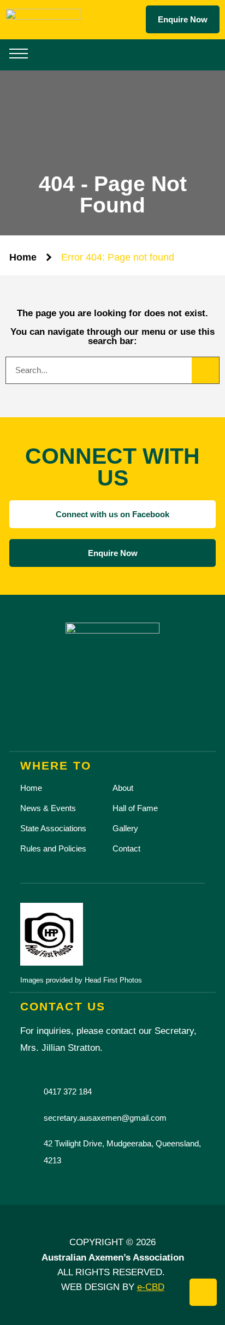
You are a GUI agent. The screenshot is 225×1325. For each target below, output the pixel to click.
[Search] (205, 370)
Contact (126, 848)
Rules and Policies (53, 848)
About (122, 787)
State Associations (53, 828)
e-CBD (150, 1286)
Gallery (125, 828)
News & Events (48, 808)
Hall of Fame (135, 808)
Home (23, 257)
